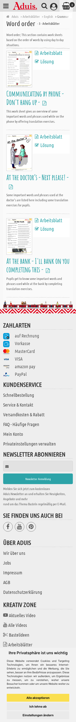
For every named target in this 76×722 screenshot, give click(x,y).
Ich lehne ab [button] (38, 706)
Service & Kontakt (18, 404)
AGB (6, 582)
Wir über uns (14, 553)
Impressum (12, 572)
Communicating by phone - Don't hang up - (35, 98)
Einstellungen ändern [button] (38, 715)
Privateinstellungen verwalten (29, 443)
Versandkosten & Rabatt (24, 414)
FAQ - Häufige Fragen (21, 424)
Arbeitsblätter (20, 644)
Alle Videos (17, 625)
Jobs (7, 562)
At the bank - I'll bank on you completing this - (38, 265)
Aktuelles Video (22, 615)
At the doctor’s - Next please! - (37, 181)
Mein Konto (13, 434)
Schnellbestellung (18, 395)
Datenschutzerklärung (22, 592)
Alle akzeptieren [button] (38, 698)
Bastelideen (19, 634)
